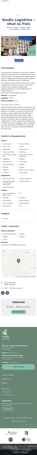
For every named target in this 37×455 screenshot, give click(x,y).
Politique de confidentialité (24, 417)
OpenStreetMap (22, 276)
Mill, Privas (22, 421)
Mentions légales (9, 417)
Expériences (6, 379)
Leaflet (16, 276)
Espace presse (8, 394)
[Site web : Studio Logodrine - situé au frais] (7, 293)
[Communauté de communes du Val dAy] (26, 433)
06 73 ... (13, 288)
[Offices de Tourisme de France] (26, 439)
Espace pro (7, 391)
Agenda (4, 383)
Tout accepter (16, 450)
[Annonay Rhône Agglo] (11, 433)
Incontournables (8, 375)
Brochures (7, 388)
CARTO (34, 276)
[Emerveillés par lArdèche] (11, 439)
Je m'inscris (8, 409)
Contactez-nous (18, 367)
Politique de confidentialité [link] (20, 452)
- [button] (3, 254)
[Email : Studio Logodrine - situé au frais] (3, 293)
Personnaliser (26, 450)
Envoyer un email (18, 312)
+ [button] (3, 251)
